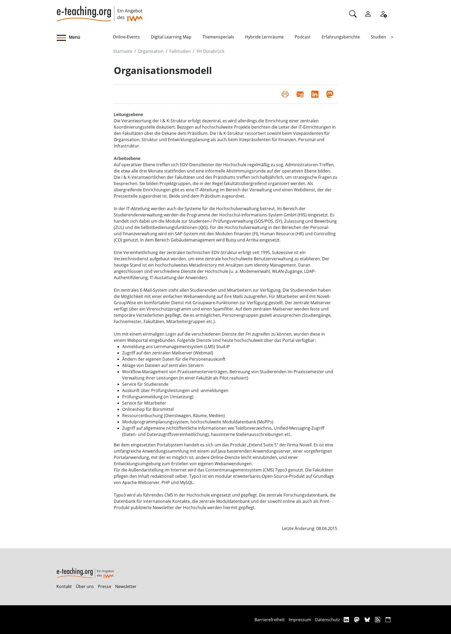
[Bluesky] (368, 619)
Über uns (85, 586)
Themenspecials (218, 37)
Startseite (122, 51)
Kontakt (64, 586)
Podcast (303, 37)
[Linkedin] (347, 619)
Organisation (151, 51)
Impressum (300, 620)
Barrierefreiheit (269, 620)
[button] (84, 38)
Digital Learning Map (171, 37)
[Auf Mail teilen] (300, 94)
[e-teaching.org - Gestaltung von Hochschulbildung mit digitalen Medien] (99, 10)
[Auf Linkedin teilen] (314, 94)
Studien (378, 37)
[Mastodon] (357, 619)
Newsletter (126, 586)
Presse (104, 586)
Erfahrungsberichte (341, 37)
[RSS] (378, 619)
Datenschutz (327, 620)
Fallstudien (180, 51)
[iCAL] (388, 619)
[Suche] (353, 13)
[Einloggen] (368, 13)
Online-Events (126, 37)
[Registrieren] (383, 13)
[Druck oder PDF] (285, 94)
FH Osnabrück (210, 51)
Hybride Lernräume (264, 37)
